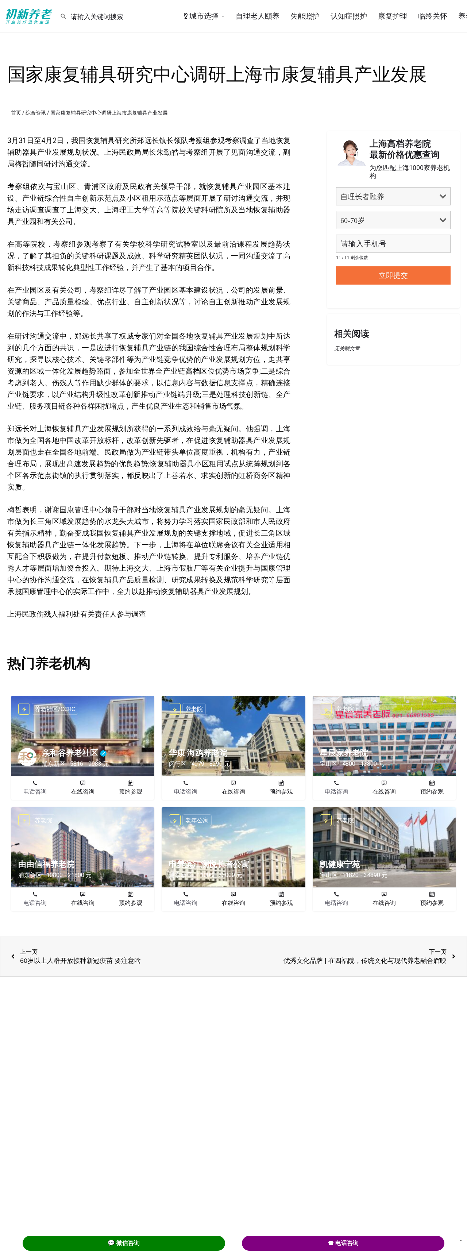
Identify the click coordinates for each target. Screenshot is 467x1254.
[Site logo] (29, 16)
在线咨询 (82, 791)
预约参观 (130, 791)
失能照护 (305, 16)
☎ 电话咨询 (343, 1242)
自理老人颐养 (257, 16)
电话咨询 (35, 791)
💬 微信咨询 (124, 1242)
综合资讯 (36, 113)
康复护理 (392, 16)
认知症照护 (349, 16)
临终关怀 (432, 16)
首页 (16, 113)
